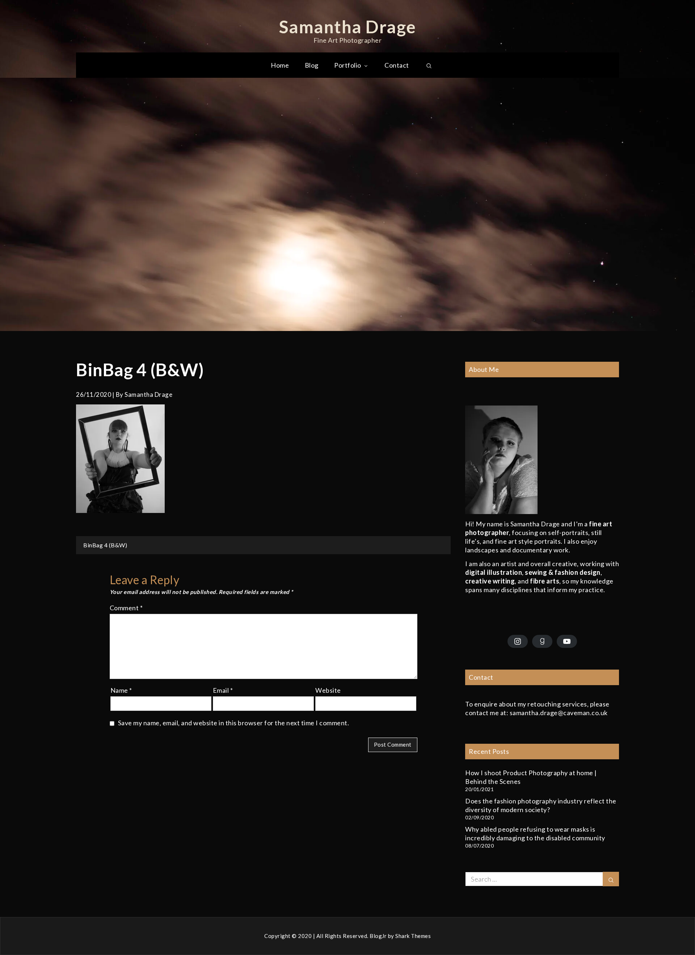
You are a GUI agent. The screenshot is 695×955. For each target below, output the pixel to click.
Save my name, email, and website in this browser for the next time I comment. (233, 723)
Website (328, 690)
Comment (126, 608)
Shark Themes (413, 936)
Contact (396, 65)
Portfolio (347, 65)
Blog (312, 65)
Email (223, 690)
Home (280, 65)
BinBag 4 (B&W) (105, 545)
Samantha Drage (347, 26)
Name (121, 690)
